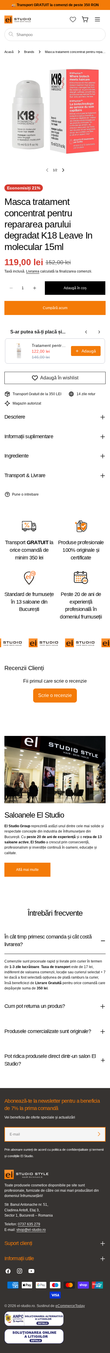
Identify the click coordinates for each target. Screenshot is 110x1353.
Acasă (8, 52)
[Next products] (99, 332)
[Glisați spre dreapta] (63, 170)
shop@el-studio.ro (31, 1230)
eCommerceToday (70, 1306)
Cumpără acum (55, 308)
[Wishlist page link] (73, 19)
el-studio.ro (26, 1306)
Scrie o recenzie (55, 695)
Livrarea (32, 271)
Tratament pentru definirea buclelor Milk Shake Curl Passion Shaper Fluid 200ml (49, 345)
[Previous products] (86, 332)
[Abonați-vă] (99, 1134)
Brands (29, 52)
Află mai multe (27, 870)
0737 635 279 (29, 1224)
